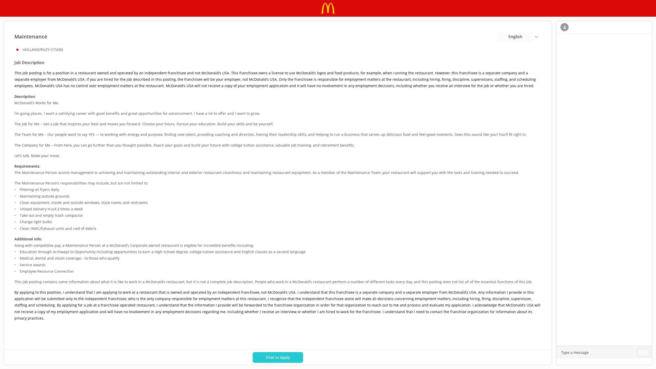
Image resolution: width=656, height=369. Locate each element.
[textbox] (596, 352)
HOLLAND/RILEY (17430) (43, 49)
